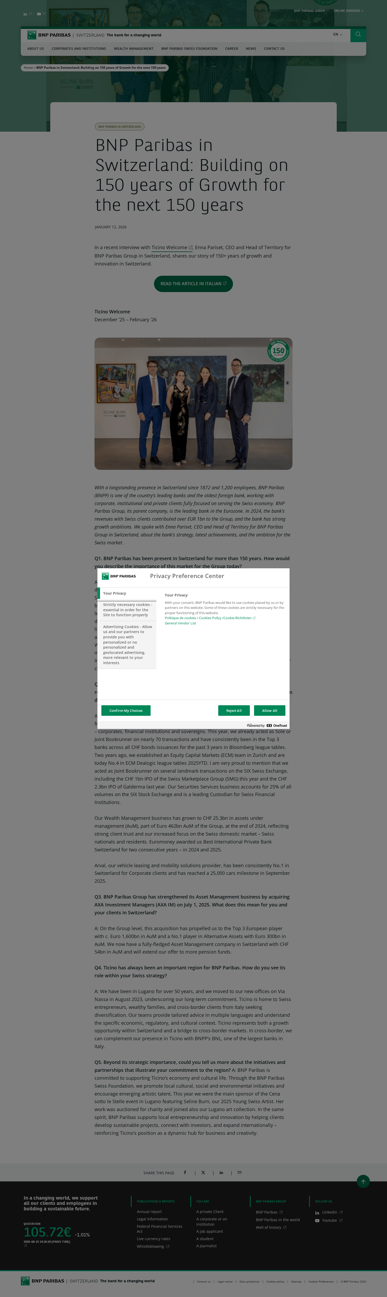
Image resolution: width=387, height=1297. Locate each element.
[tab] (126, 593)
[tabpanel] (225, 611)
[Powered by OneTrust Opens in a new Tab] (267, 725)
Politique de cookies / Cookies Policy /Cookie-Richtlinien (208, 617)
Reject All (234, 710)
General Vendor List (180, 623)
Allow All (269, 710)
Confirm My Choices (126, 710)
